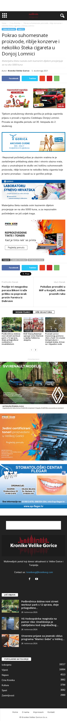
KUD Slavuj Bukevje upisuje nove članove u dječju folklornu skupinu (33, 336)
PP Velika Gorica (36, 260)
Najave (5, 675)
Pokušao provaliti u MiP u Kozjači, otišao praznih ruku (52, 290)
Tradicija (28, 331)
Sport (4, 690)
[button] (61, 16)
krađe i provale (19, 260)
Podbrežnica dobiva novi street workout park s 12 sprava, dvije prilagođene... (40, 604)
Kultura (5, 685)
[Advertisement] (33, 5)
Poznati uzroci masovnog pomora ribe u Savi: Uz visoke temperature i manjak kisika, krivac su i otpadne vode (55, 338)
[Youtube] (37, 579)
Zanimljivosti (8, 695)
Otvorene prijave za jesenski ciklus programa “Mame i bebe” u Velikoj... (43, 637)
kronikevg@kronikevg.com (39, 572)
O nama (25, 712)
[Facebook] (30, 579)
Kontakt (51, 712)
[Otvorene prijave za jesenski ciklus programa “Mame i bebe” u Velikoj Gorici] (10, 640)
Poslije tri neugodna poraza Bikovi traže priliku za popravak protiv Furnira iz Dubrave (14, 294)
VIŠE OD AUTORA (43, 312)
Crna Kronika (9, 29)
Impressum (38, 712)
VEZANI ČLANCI (22, 312)
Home (4, 23)
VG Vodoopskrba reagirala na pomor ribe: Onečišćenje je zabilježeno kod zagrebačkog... (39, 622)
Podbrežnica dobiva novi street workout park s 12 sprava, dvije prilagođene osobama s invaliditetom (11, 338)
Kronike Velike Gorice (18, 70)
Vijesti (21, 29)
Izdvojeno (7, 331)
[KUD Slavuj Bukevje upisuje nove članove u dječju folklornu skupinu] (34, 324)
